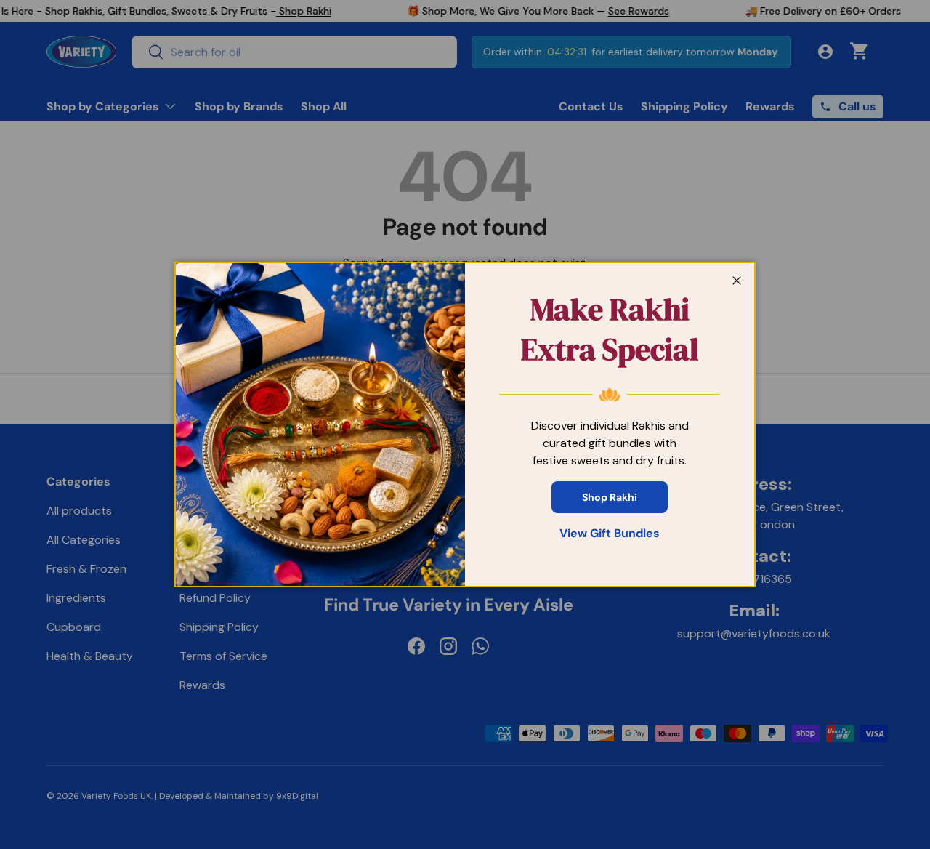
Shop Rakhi (609, 497)
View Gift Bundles (609, 533)
